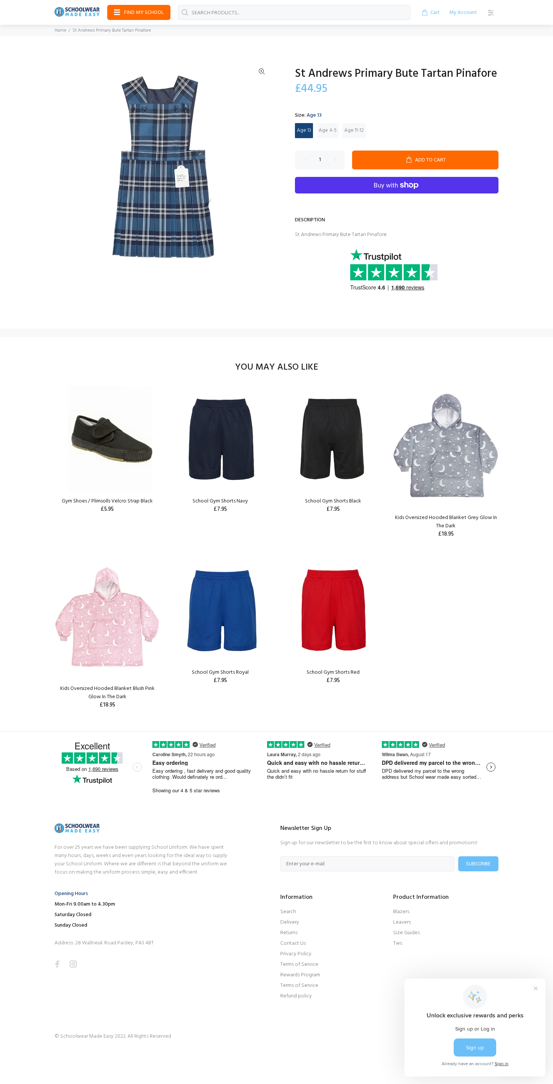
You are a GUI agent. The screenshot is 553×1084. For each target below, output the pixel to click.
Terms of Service (299, 964)
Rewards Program (300, 975)
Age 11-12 (354, 130)
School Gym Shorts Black (333, 501)
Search (288, 911)
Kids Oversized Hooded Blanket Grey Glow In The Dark (446, 521)
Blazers (401, 911)
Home (60, 30)
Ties (397, 943)
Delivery (289, 922)
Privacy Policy (295, 954)
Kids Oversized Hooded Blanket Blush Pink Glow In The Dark (107, 692)
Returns (289, 933)
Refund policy (296, 996)
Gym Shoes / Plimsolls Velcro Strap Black (107, 501)
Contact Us (293, 943)
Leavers (402, 922)
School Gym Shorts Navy (220, 501)
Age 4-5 (328, 130)
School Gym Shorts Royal (220, 672)
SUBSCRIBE (478, 864)
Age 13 (304, 130)
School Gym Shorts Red (333, 672)
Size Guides (406, 933)
